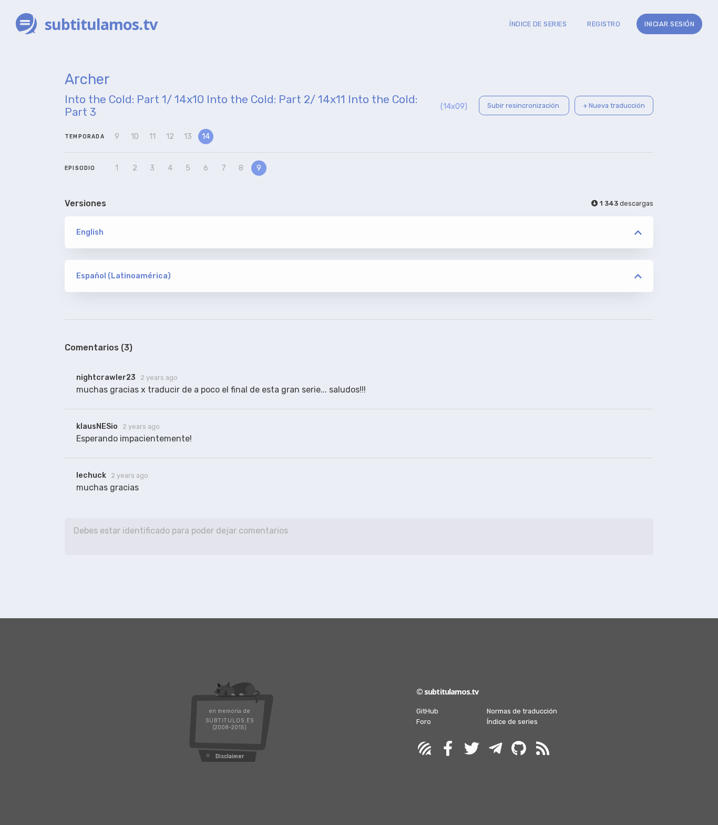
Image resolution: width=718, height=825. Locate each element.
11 (152, 136)
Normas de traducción (522, 711)
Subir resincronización (524, 105)
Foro (423, 722)
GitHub (427, 711)
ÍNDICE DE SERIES (538, 24)
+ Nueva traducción (614, 105)
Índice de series (512, 722)
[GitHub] (519, 749)
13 (188, 136)
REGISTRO (603, 24)
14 (206, 136)
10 (135, 136)
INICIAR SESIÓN (669, 24)
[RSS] (542, 749)
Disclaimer (230, 756)
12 (170, 136)
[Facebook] (448, 749)
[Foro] (424, 749)
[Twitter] (471, 749)
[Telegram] (495, 749)
